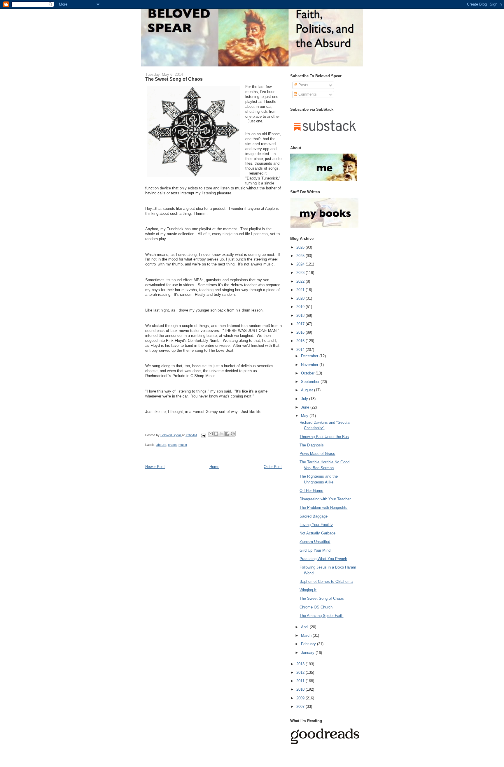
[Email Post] (203, 435)
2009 (301, 698)
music (182, 444)
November (310, 365)
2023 (301, 272)
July (305, 399)
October (308, 373)
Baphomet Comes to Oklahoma (326, 581)
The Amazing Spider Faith (321, 615)
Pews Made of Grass (317, 453)
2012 (301, 672)
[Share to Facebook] (227, 434)
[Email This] (211, 434)
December (310, 356)
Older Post (273, 467)
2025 (301, 256)
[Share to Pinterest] (233, 434)
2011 (301, 681)
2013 (301, 664)
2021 (301, 290)
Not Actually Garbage (317, 533)
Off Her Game (311, 490)
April (305, 627)
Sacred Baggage (314, 516)
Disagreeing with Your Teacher (325, 499)
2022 (301, 281)
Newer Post (155, 467)
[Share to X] (222, 434)
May (305, 416)
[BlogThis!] (216, 434)
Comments (307, 94)
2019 (301, 307)
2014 (301, 349)
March (307, 635)
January (308, 652)
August (307, 390)
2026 (301, 247)
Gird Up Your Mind (315, 550)
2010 (301, 689)
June (305, 407)
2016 (301, 332)
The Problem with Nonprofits (323, 507)
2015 (301, 341)
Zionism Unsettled (315, 541)
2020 (301, 298)
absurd (161, 444)
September (311, 381)
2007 (301, 706)
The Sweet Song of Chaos (322, 598)
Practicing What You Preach (323, 559)
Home (214, 467)
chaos (172, 444)
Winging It (308, 590)
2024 (301, 264)
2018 (301, 315)
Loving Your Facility (316, 525)
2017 (301, 324)
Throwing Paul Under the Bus (324, 436)
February (309, 644)
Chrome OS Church (316, 607)
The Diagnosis (312, 445)
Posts (302, 85)
